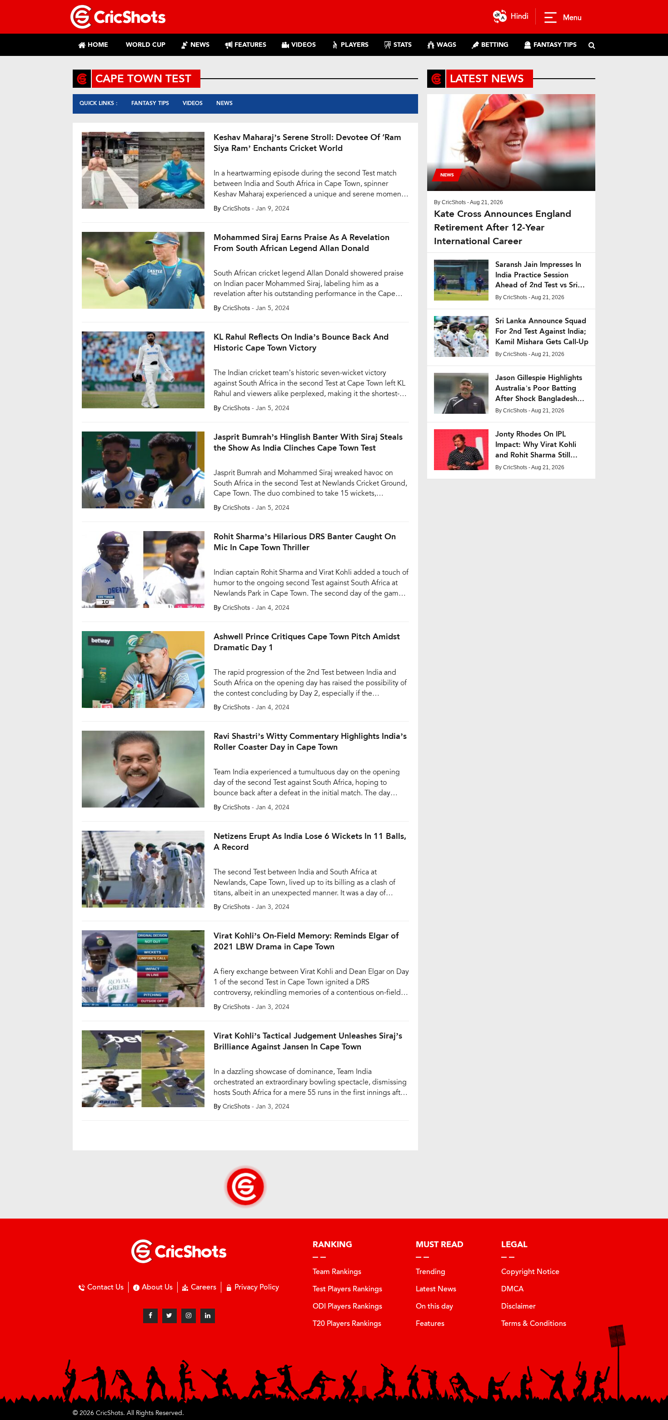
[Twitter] (169, 1316)
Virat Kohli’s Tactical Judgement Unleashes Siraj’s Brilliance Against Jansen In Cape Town (308, 1041)
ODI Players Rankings (347, 1306)
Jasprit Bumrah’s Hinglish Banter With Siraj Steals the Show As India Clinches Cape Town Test (308, 442)
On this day (434, 1306)
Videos (193, 103)
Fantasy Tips (150, 103)
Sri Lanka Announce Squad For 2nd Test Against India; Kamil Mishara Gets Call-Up (541, 331)
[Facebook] (150, 1316)
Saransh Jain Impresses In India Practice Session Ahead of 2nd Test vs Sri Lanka (538, 275)
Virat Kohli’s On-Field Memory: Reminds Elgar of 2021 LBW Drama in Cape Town (306, 941)
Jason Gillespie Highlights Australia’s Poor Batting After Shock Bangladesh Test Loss (538, 388)
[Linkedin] (207, 1316)
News (224, 103)
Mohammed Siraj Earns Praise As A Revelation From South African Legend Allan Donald (301, 243)
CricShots (236, 208)
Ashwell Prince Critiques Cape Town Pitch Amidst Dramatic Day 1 (307, 642)
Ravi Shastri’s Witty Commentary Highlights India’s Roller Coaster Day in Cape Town (310, 742)
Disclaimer (518, 1306)
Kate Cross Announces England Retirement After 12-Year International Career (502, 227)
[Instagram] (188, 1316)
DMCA (512, 1289)
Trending (430, 1271)
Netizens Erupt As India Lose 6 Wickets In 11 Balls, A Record (310, 842)
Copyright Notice (530, 1271)
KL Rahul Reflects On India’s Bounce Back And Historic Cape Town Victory (301, 342)
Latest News (436, 1289)
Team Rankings (337, 1271)
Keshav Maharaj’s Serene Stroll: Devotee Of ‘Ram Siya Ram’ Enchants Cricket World (307, 143)
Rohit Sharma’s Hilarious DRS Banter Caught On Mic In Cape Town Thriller (305, 542)
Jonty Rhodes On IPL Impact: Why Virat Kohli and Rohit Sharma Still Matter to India (535, 445)
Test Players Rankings (347, 1289)
